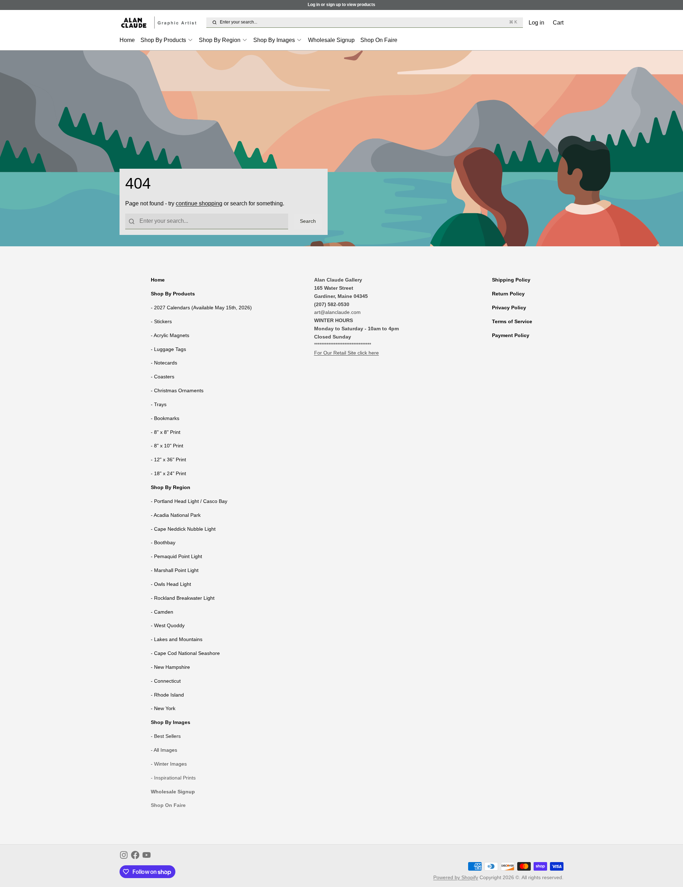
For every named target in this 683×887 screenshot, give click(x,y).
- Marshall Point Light (174, 570)
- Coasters (162, 376)
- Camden (162, 612)
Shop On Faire (378, 40)
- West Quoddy (168, 625)
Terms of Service (512, 321)
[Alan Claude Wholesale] (161, 22)
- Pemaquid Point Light (176, 556)
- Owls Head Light (171, 584)
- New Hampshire (170, 667)
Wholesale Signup (331, 40)
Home (127, 40)
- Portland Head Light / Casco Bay (189, 501)
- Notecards (164, 363)
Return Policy (508, 293)
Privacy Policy (509, 307)
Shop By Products (163, 40)
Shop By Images (274, 40)
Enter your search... (368, 22)
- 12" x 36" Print (168, 459)
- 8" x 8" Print (165, 432)
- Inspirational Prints (173, 778)
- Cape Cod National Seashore (185, 653)
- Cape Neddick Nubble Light (183, 529)
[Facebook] (135, 855)
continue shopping (199, 203)
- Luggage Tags (168, 349)
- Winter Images (169, 764)
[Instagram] (124, 855)
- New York (163, 708)
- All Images (164, 750)
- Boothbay (163, 542)
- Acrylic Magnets (170, 335)
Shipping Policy (511, 280)
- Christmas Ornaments (177, 390)
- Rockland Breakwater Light (183, 598)
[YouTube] (146, 855)
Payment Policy (510, 335)
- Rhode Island (167, 695)
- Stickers (161, 321)
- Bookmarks (165, 418)
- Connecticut (166, 681)
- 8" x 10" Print (167, 445)
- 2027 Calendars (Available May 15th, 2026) (201, 307)
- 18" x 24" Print (168, 473)
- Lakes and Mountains (176, 639)
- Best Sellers (166, 736)
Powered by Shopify (455, 877)
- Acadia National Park (176, 515)
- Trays (158, 404)
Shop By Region (219, 40)
